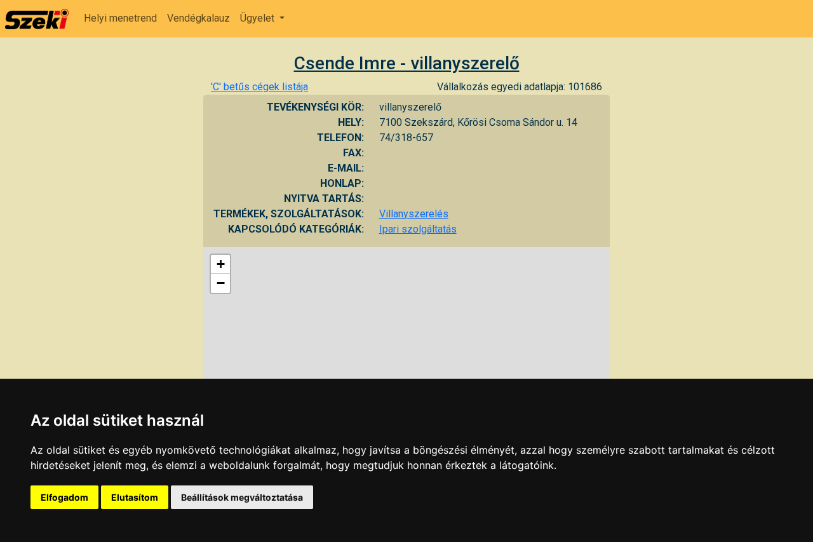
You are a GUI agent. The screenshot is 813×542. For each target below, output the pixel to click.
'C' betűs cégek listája (259, 87)
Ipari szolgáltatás (418, 229)
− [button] (221, 283)
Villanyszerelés (413, 214)
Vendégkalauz (198, 18)
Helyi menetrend (120, 18)
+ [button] (221, 264)
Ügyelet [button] (258, 18)
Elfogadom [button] (64, 497)
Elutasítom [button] (134, 497)
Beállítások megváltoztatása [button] (242, 497)
